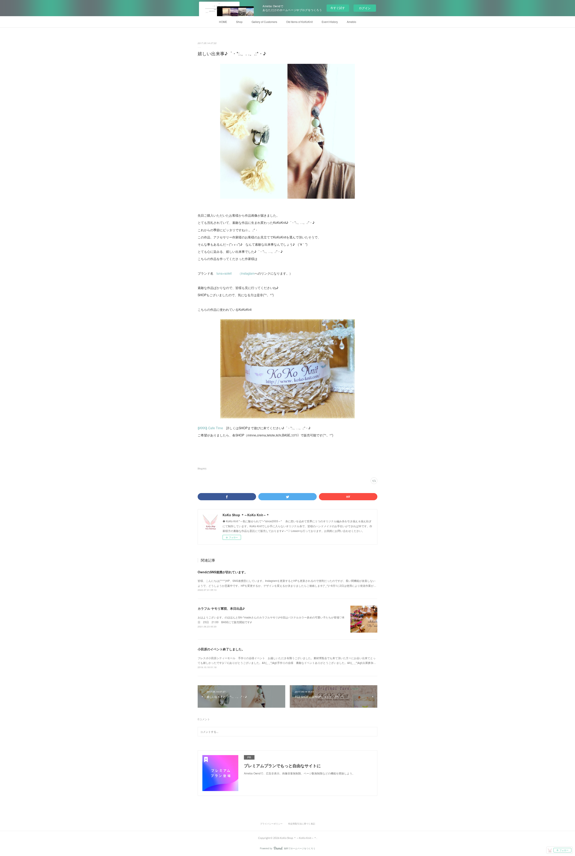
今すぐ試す (337, 8)
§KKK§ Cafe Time (210, 428)
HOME (223, 22)
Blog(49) (202, 468)
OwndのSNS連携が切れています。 (223, 572)
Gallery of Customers (264, 22)
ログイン (365, 8)
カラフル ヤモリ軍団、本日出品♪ (221, 608)
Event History (330, 22)
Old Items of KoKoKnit (299, 22)
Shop (239, 22)
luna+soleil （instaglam (236, 273)
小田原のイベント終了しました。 (221, 649)
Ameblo (351, 22)
